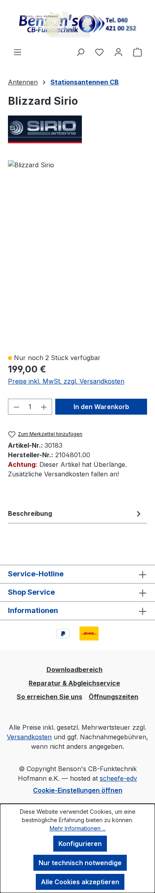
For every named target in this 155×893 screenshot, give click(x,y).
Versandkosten (29, 737)
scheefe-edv (118, 778)
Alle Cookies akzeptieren (80, 882)
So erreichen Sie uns (49, 697)
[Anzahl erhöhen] (44, 407)
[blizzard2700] (31, 165)
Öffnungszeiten (113, 697)
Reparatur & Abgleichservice (74, 683)
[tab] (75, 513)
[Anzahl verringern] (16, 407)
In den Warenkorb (101, 407)
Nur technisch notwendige (80, 863)
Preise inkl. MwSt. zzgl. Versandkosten (66, 381)
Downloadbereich (74, 670)
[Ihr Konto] (118, 52)
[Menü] (17, 52)
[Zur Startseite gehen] (77, 23)
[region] (77, 253)
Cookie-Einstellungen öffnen (77, 790)
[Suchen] (80, 52)
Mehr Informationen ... (78, 828)
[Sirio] (77, 129)
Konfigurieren (80, 844)
